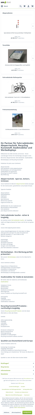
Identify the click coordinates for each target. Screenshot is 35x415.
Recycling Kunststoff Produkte (13, 311)
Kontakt (23, 386)
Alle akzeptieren (16, 412)
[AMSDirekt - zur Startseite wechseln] (6, 2)
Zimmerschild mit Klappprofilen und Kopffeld (17, 65)
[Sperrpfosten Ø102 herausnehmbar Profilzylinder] (17, 24)
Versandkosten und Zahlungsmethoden (11, 389)
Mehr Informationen (19, 407)
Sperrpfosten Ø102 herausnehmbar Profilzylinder (17, 33)
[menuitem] (4, 6)
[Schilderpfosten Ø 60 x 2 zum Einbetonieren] (17, 120)
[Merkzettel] (24, 6)
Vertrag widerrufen (27, 389)
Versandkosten (27, 378)
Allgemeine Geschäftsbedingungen (13, 395)
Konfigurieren (27, 412)
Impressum (27, 395)
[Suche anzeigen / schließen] (20, 6)
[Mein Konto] (28, 6)
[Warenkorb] (32, 6)
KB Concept (21, 383)
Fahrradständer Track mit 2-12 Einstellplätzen (17, 97)
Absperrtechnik (20, 184)
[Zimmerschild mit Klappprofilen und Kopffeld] (17, 56)
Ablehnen (6, 412)
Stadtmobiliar (4, 281)
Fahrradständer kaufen (17, 220)
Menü (6, 6)
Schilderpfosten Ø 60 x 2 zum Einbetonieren (17, 129)
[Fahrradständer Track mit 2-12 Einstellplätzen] (17, 88)
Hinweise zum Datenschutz (21, 392)
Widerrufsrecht (9, 392)
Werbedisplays (12, 257)
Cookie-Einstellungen (14, 386)
